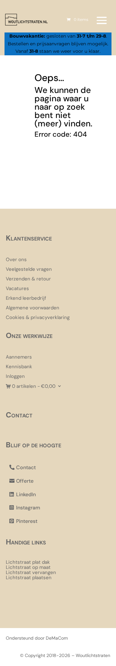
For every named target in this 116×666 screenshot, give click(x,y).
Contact (26, 467)
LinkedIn (26, 494)
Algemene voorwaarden (32, 308)
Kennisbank (19, 367)
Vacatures (17, 289)
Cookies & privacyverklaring (38, 318)
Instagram (28, 507)
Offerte (25, 481)
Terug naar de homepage (62, 163)
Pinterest (26, 521)
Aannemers (19, 357)
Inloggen (15, 376)
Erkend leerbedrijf (26, 298)
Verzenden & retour (28, 279)
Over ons (16, 260)
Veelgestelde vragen (29, 269)
